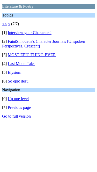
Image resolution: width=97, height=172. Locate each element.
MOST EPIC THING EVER (32, 55)
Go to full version (16, 116)
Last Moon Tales (21, 63)
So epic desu (18, 81)
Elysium (14, 72)
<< (4, 24)
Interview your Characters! (29, 32)
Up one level (18, 98)
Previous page (19, 107)
